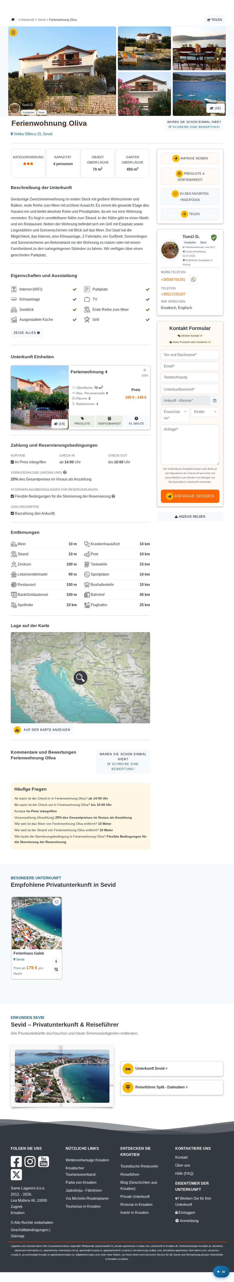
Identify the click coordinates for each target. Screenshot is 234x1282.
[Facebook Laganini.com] (16, 1161)
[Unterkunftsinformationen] (56, 960)
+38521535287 (173, 294)
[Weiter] (56, 923)
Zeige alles (25, 333)
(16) (217, 108)
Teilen (216, 19)
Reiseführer (129, 1174)
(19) (61, 424)
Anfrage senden (194, 158)
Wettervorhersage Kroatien (87, 1160)
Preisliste (82, 423)
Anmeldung (189, 1221)
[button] (80, 677)
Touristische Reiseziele (139, 1166)
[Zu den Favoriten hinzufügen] (57, 902)
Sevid (41, 19)
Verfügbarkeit (109, 423)
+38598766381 (173, 280)
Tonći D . (28, 105)
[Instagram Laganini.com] (29, 1161)
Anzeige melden (191, 516)
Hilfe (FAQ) (184, 1174)
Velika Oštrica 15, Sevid (32, 134)
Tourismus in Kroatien (83, 1206)
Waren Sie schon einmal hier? (194, 124)
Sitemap (17, 1236)
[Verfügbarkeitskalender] (56, 968)
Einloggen (186, 1213)
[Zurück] (17, 923)
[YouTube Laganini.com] (43, 1161)
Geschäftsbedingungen (29, 1230)
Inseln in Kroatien (134, 1213)
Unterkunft (27, 19)
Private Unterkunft (134, 1197)
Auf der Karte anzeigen (46, 730)
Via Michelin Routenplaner (87, 1198)
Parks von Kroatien (81, 1182)
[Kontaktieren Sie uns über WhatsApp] (193, 280)
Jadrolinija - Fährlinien (84, 1190)
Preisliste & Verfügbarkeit (191, 177)
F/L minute (136, 423)
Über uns (182, 1165)
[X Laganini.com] (16, 1174)
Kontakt (181, 1157)
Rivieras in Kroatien (136, 1205)
